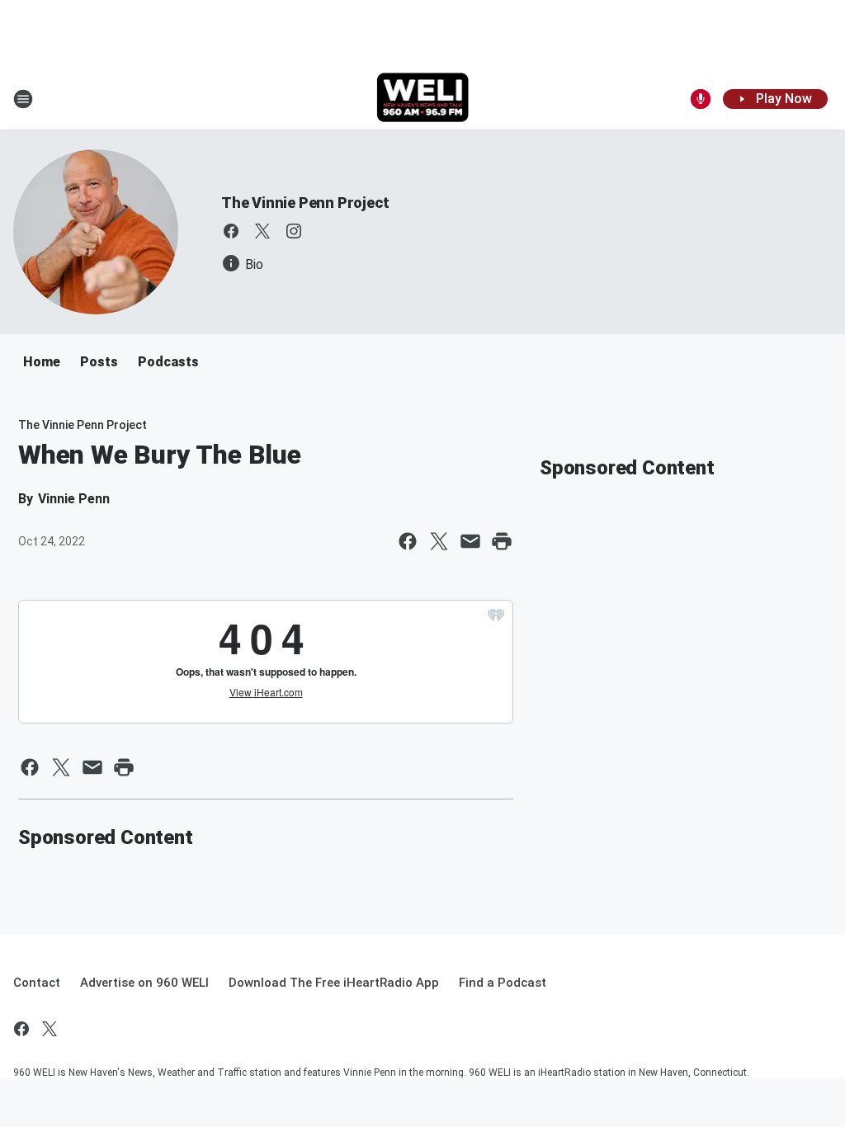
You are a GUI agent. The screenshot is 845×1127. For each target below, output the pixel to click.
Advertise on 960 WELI (144, 982)
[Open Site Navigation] (23, 99)
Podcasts (168, 362)
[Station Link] (423, 99)
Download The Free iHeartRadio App (334, 982)
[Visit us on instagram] (294, 231)
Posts (99, 362)
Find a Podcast (502, 982)
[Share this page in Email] (470, 541)
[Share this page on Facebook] (407, 541)
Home (41, 362)
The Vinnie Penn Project (305, 202)
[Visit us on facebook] (231, 231)
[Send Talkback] (700, 99)
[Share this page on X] (439, 541)
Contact (36, 982)
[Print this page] (501, 541)
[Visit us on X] (262, 231)
